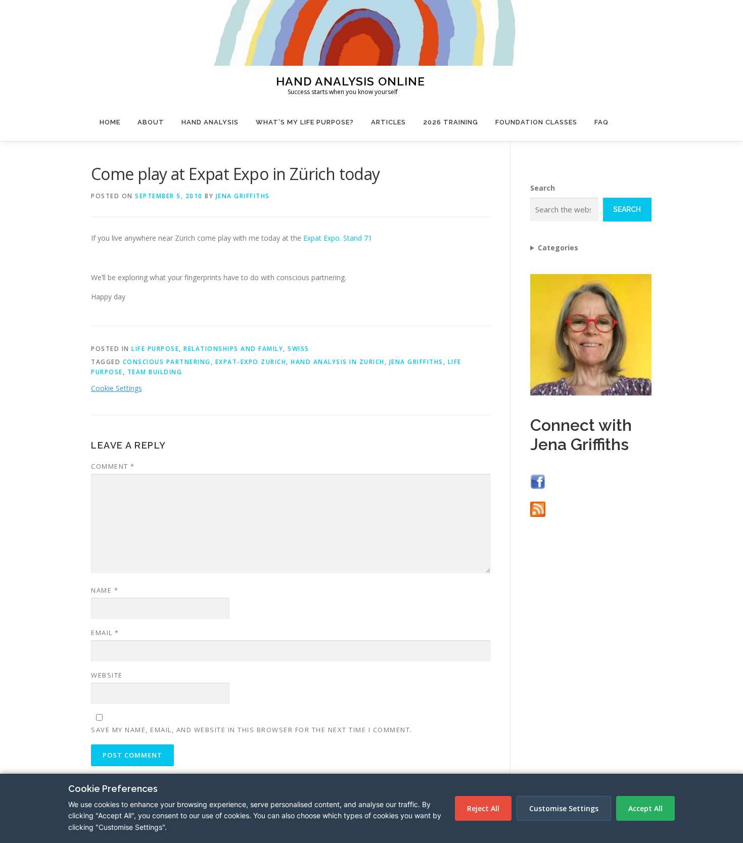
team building (154, 372)
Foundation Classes (536, 122)
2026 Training (450, 122)
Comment (113, 466)
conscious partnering (167, 362)
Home (110, 122)
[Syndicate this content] (537, 508)
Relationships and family (233, 348)
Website (107, 675)
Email (105, 632)
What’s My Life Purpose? (305, 122)
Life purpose (155, 348)
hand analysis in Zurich (338, 362)
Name (104, 590)
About (150, 122)
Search (542, 188)
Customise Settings (563, 808)
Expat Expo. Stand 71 (337, 238)
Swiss (298, 348)
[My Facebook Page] (537, 481)
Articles (388, 122)
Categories (558, 247)
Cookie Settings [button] (116, 388)
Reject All (483, 808)
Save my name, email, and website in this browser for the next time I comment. (251, 729)
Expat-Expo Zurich (251, 362)
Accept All (645, 808)
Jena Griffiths (243, 196)
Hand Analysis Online (350, 80)
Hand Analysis (210, 122)
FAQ (601, 122)
